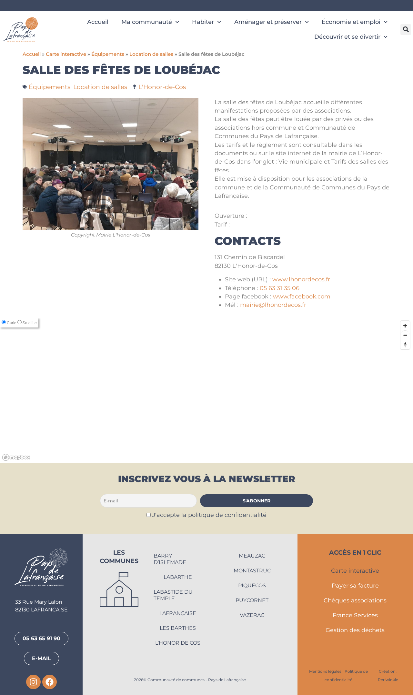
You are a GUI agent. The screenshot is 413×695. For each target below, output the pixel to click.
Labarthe (178, 577)
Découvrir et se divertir (347, 36)
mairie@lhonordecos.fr (273, 304)
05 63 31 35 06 (279, 288)
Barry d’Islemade (170, 559)
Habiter (203, 21)
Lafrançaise (177, 613)
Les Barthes (178, 628)
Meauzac (252, 556)
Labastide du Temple (173, 595)
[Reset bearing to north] (405, 344)
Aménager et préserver (268, 21)
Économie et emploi (351, 21)
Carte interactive (66, 54)
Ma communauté (146, 21)
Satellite (30, 322)
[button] (405, 29)
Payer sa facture (355, 585)
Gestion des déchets (355, 630)
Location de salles (151, 54)
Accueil (97, 21)
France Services (355, 615)
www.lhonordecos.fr (301, 279)
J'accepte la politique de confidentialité (209, 514)
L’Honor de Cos (177, 643)
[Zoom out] (405, 335)
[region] (206, 390)
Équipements (107, 54)
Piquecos (252, 585)
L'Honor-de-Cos (162, 87)
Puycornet (252, 600)
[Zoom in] (405, 325)
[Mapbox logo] (16, 457)
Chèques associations (355, 600)
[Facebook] (49, 682)
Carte (11, 322)
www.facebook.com (301, 296)
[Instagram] (33, 682)
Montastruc (252, 571)
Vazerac (252, 615)
